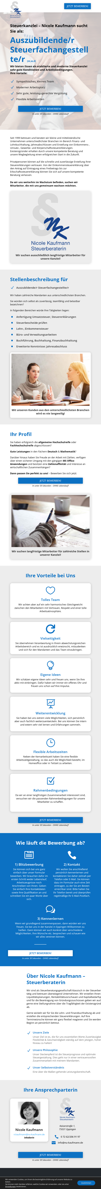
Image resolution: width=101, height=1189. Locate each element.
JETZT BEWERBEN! (77, 6)
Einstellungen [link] (10, 1186)
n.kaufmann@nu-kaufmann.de (29, 1134)
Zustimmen (86, 1183)
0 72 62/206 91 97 (70, 1136)
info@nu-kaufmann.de (70, 1142)
